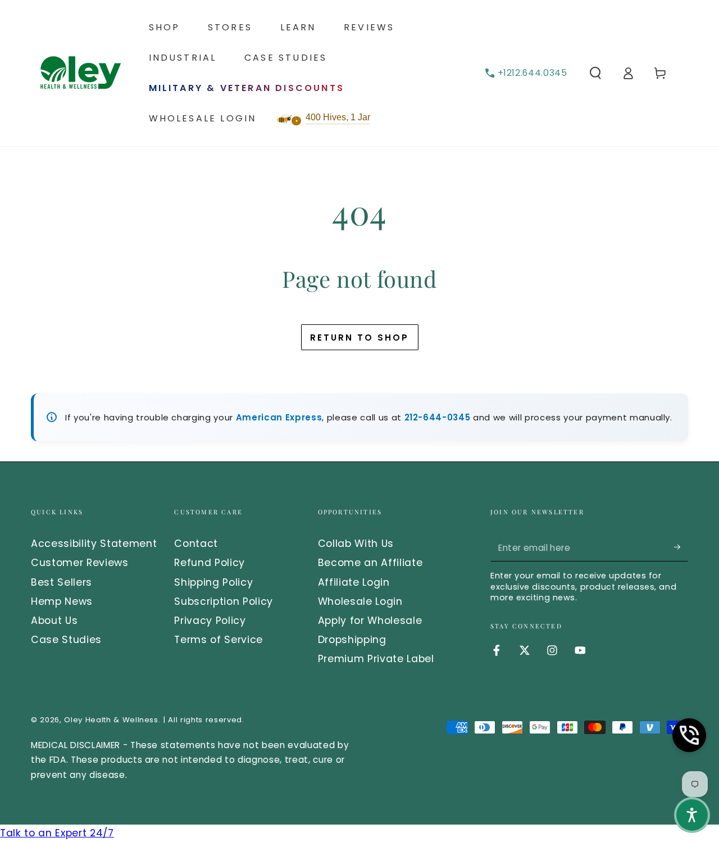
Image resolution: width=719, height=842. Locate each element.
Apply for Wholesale (370, 620)
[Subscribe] (681, 546)
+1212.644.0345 (532, 72)
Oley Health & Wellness (111, 719)
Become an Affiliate (370, 562)
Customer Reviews (80, 562)
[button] (596, 73)
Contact (196, 543)
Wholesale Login (360, 601)
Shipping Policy (213, 582)
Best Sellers (61, 582)
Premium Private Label (376, 659)
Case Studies (66, 639)
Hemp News (62, 601)
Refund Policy (209, 562)
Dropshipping (352, 639)
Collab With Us (356, 543)
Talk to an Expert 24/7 (57, 833)
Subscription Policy (223, 601)
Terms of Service (218, 639)
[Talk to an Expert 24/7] (689, 735)
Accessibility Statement (94, 543)
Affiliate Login (354, 582)
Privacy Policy (209, 620)
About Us (54, 620)
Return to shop (359, 337)
